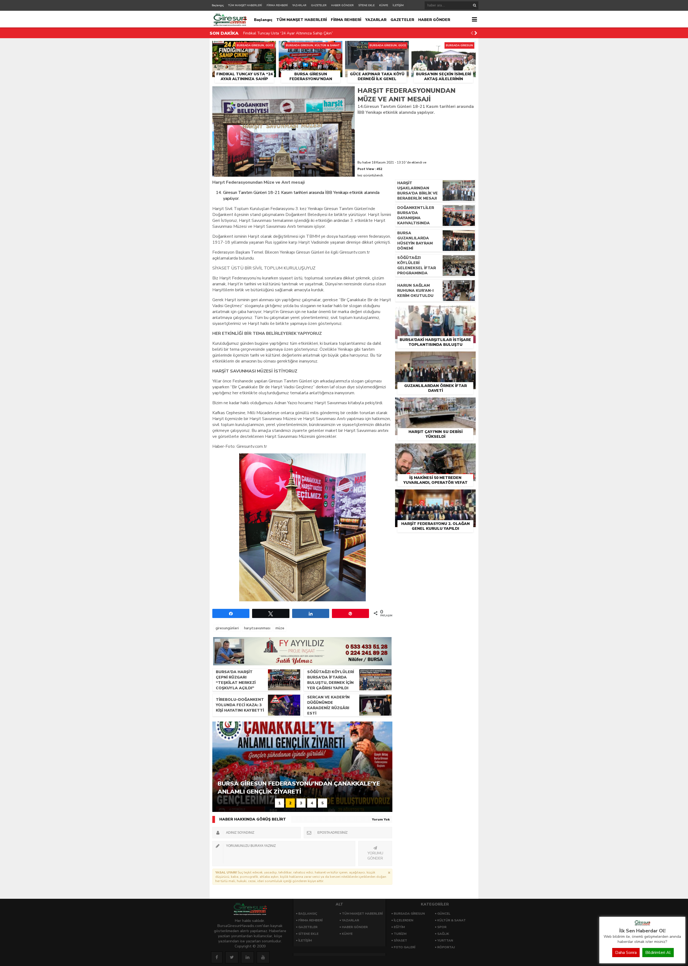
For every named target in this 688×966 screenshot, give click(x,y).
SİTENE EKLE (366, 5)
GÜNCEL (443, 913)
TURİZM (400, 934)
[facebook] (217, 957)
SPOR (441, 927)
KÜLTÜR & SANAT (451, 920)
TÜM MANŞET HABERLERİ (245, 5)
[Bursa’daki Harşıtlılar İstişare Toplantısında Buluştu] (435, 312)
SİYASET (400, 940)
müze (279, 628)
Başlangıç (218, 5)
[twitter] (231, 957)
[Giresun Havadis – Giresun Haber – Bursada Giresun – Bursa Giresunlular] (642, 925)
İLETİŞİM (398, 5)
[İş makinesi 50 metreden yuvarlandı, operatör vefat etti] (435, 449)
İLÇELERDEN (403, 920)
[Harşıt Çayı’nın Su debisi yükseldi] (435, 403)
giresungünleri (227, 628)
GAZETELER (319, 5)
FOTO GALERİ (404, 947)
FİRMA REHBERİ (277, 5)
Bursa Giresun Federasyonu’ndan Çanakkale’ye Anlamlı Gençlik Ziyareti (304, 33)
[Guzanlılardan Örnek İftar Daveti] (435, 357)
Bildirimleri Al (658, 953)
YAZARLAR (299, 5)
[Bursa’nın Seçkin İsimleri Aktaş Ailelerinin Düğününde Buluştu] (443, 47)
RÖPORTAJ (446, 947)
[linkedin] (247, 957)
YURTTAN (445, 940)
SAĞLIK (443, 934)
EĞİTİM (399, 927)
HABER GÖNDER (342, 5)
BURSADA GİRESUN (409, 913)
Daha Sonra (626, 953)
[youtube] (263, 957)
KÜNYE (383, 5)
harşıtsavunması (257, 628)
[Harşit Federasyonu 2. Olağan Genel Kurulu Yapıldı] (435, 495)
